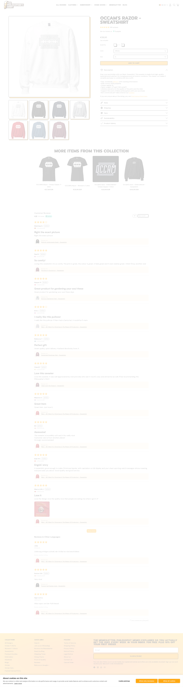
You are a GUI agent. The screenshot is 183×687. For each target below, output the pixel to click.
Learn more (18, 683)
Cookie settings (124, 681)
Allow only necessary (146, 681)
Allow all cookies (169, 681)
